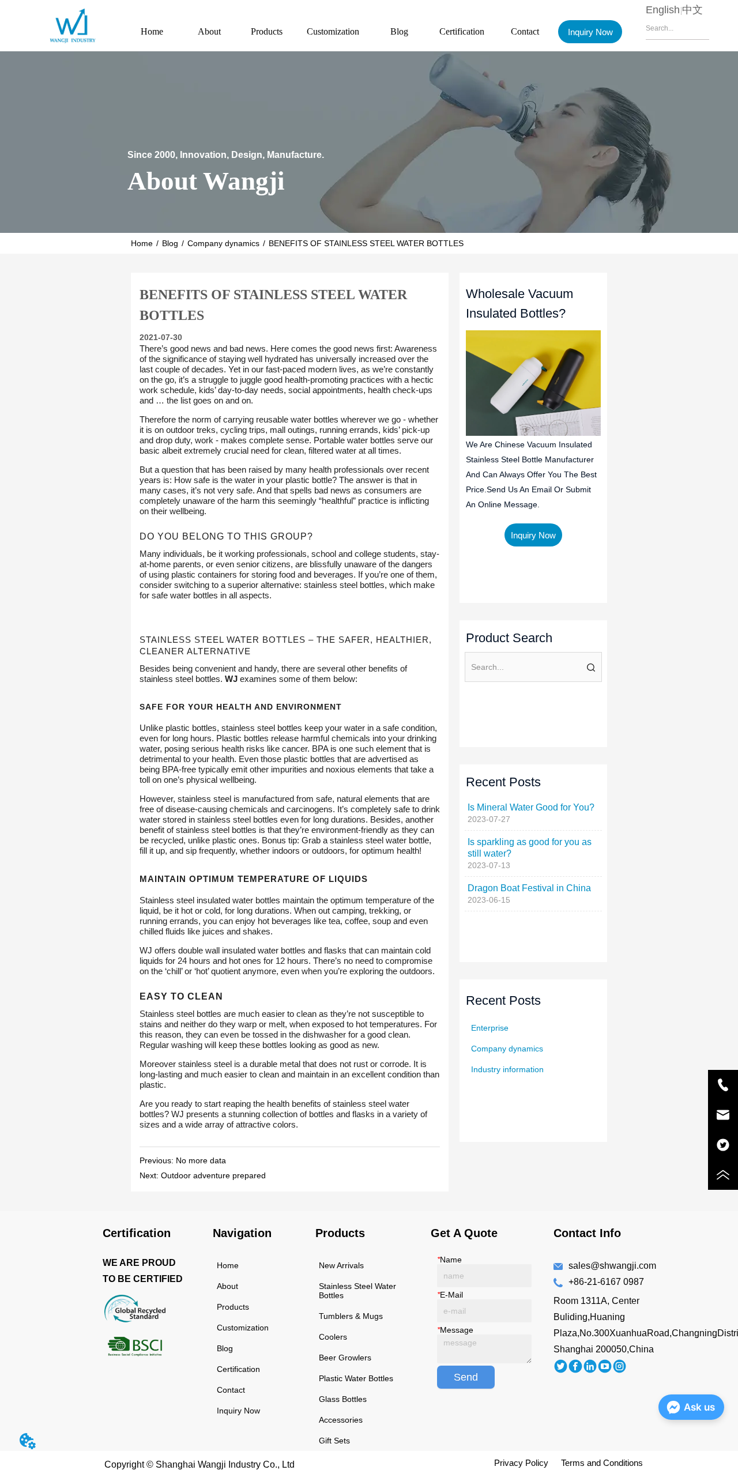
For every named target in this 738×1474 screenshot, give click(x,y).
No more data (201, 1160)
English (663, 10)
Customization (333, 31)
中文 (692, 10)
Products (267, 31)
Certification (461, 31)
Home (152, 31)
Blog (399, 31)
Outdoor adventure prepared (213, 1175)
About (209, 31)
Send (466, 1377)
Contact (525, 31)
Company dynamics (223, 243)
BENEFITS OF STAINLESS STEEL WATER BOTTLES (366, 243)
